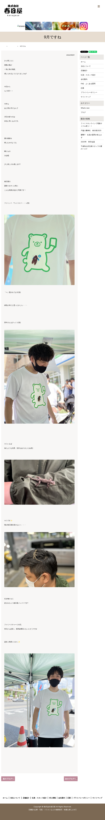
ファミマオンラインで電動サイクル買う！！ (91, 124)
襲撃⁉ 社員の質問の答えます (91, 136)
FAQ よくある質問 (88, 84)
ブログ (83, 112)
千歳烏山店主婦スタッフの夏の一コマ (91, 147)
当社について (86, 66)
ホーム (83, 62)
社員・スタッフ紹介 (88, 75)
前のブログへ (8, 779)
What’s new (12, 46)
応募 (82, 88)
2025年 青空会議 (88, 142)
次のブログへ (70, 779)
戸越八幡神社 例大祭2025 (91, 130)
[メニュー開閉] (99, 6)
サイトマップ (86, 97)
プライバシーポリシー (89, 92)
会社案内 (84, 79)
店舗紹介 (84, 70)
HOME (3, 46)
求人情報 (52, 798)
